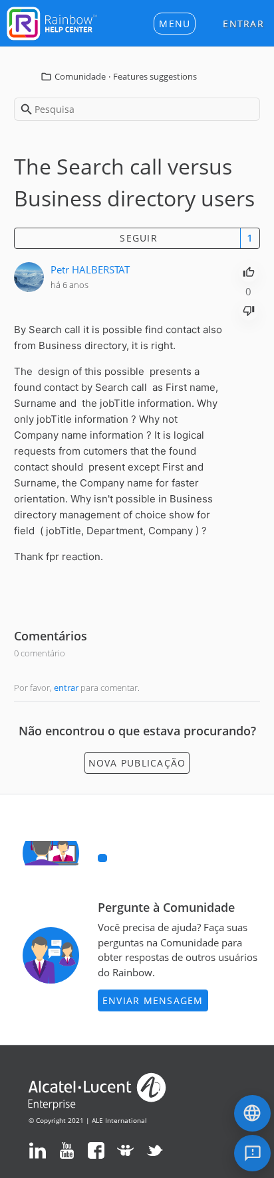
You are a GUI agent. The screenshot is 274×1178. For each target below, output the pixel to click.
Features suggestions (155, 76)
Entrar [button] (243, 23)
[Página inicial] (51, 22)
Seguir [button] (139, 238)
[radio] (249, 270)
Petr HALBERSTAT (90, 269)
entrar (66, 688)
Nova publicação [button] (137, 763)
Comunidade (80, 76)
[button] (175, 24)
